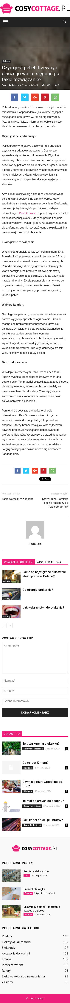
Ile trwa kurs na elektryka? (41, 743)
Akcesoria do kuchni (16, 953)
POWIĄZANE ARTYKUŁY (18, 562)
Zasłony (7, 982)
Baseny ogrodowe (32, 806)
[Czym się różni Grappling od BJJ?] (11, 786)
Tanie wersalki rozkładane (17, 499)
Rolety (6, 971)
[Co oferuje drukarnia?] (11, 594)
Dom (27, 875)
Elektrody (8, 948)
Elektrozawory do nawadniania (23, 976)
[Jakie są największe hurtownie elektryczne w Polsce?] (11, 576)
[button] (65, 22)
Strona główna (9, 103)
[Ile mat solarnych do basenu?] (11, 805)
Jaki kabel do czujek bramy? (42, 820)
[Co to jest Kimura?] (11, 767)
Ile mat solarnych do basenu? (43, 801)
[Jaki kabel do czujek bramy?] (11, 824)
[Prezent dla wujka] (11, 893)
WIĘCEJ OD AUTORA (49, 562)
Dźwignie (28, 768)
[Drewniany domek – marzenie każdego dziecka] (11, 911)
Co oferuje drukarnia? (37, 590)
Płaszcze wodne (13, 965)
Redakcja (35, 544)
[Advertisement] (35, 65)
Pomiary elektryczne (36, 871)
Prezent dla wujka (34, 889)
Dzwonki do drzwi (32, 825)
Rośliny (7, 936)
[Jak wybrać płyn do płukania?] (11, 611)
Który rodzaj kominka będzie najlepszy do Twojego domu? (55, 502)
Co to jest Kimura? (35, 762)
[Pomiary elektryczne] (11, 875)
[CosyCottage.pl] (35, 8)
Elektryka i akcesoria (33, 748)
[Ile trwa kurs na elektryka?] (11, 748)
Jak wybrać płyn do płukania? (43, 607)
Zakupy (6, 581)
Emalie (6, 959)
